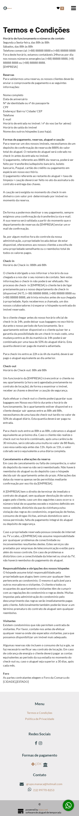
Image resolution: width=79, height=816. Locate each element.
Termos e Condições (39, 712)
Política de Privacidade (39, 719)
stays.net (43, 809)
